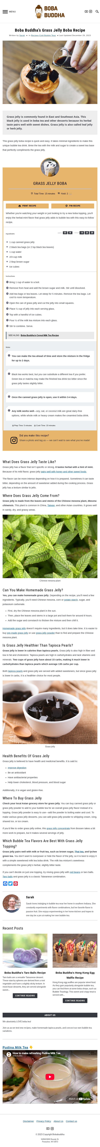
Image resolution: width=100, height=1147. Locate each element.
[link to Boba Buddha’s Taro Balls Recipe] (25, 951)
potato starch (71, 600)
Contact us (71, 1121)
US (65, 232)
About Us (58, 1121)
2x (87, 232)
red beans (75, 872)
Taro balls (8, 876)
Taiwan (51, 505)
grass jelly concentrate (58, 828)
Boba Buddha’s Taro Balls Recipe (25, 972)
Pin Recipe (74, 206)
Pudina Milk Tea (15, 1047)
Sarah (22, 35)
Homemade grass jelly (14, 628)
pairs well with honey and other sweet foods (63, 471)
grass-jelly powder (45, 633)
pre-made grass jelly (17, 633)
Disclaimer (28, 1121)
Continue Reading (25, 995)
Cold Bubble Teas (47, 35)
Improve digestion (17, 767)
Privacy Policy (43, 1121)
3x (92, 232)
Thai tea (79, 851)
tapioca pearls (15, 671)
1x (82, 232)
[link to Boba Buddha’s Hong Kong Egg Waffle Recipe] (75, 951)
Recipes (35, 35)
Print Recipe (29, 206)
